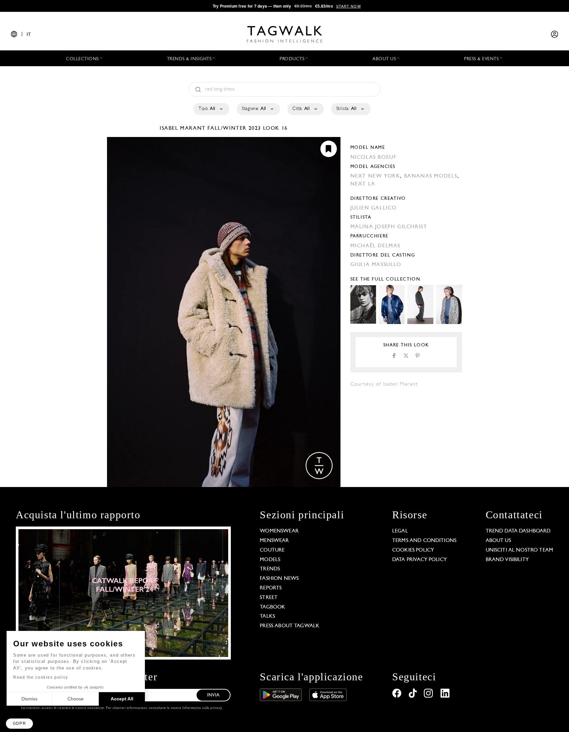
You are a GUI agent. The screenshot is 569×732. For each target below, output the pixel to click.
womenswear (279, 531)
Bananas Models (430, 176)
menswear (274, 540)
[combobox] (211, 109)
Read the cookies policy (40, 677)
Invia (213, 695)
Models (270, 559)
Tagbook (272, 607)
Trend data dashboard (518, 531)
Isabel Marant (183, 128)
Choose (76, 698)
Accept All (122, 698)
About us (498, 540)
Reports (271, 588)
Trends (270, 569)
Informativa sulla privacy (202, 708)
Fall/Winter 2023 (234, 128)
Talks (267, 616)
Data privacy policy (419, 559)
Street (269, 597)
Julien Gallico (373, 208)
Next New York (375, 176)
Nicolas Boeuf (373, 157)
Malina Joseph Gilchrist (388, 227)
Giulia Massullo (375, 264)
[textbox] (211, 109)
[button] (19, 723)
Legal (400, 531)
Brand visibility (507, 559)
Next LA (362, 184)
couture (272, 550)
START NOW (348, 6)
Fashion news (279, 578)
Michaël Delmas (375, 246)
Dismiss (29, 698)
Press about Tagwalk (289, 626)
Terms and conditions (424, 540)
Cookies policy (413, 550)
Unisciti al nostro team (519, 550)
